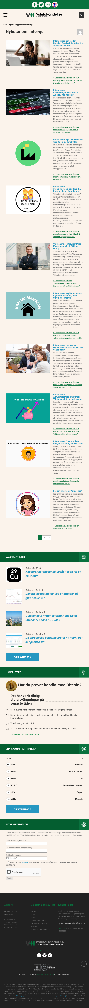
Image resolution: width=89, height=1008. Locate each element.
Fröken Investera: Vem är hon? (67, 491)
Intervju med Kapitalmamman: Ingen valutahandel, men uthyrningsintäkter (67, 295)
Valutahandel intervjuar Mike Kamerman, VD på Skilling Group (67, 246)
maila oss (62, 928)
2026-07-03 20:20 (35, 634)
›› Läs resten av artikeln (67, 80)
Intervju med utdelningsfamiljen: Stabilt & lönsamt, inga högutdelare (67, 188)
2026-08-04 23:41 (35, 568)
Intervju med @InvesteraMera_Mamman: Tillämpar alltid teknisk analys (67, 396)
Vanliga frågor (8, 914)
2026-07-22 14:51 (35, 590)
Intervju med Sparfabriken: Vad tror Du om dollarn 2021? (68, 140)
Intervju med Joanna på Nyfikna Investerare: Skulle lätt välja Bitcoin (68, 347)
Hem (5, 25)
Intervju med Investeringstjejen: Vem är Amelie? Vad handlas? (65, 92)
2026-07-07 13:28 (35, 612)
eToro (33, 914)
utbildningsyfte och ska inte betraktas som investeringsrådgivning (40, 996)
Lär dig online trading (39, 923)
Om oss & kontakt (10, 911)
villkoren (25, 862)
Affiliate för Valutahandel (40, 929)
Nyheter (34, 926)
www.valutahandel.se (45, 974)
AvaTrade (34, 917)
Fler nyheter (22, 657)
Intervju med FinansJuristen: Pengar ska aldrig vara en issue (68, 442)
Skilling (33, 911)
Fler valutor (22, 809)
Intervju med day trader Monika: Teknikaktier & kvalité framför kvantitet (68, 43)
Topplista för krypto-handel (25, 735)
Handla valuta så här (39, 920)
